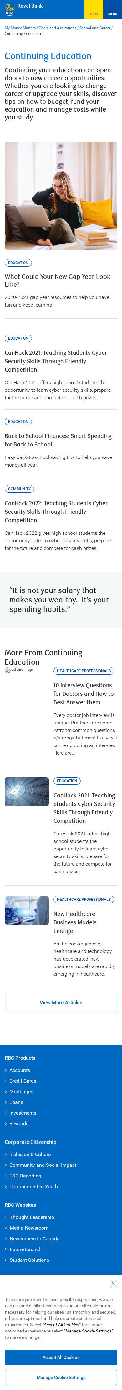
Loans (16, 1102)
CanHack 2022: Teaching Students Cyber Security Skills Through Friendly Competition (56, 512)
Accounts (19, 1070)
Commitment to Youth (33, 1186)
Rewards (18, 1124)
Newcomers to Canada (35, 1239)
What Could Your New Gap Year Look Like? (57, 281)
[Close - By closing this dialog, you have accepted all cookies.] (113, 1283)
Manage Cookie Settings (61, 1377)
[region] (61, 1332)
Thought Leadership (32, 1217)
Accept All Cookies (61, 1357)
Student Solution (28, 1260)
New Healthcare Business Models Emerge (75, 923)
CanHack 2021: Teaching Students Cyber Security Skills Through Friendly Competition (56, 361)
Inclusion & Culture (30, 1154)
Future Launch (26, 1249)
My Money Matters (20, 28)
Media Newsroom (29, 1228)
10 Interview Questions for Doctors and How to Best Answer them (83, 694)
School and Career (94, 28)
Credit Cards (22, 1081)
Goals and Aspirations (57, 28)
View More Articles (61, 1002)
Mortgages (21, 1091)
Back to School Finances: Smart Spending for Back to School (58, 440)
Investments (22, 1113)
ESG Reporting (25, 1176)
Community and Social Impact (42, 1165)
